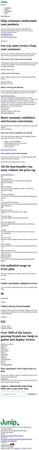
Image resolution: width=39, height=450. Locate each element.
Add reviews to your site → (9, 150)
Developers (14, 439)
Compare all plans (6, 328)
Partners (20, 436)
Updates (23, 439)
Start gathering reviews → (8, 96)
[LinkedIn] (13, 445)
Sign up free (4, 298)
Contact (3, 445)
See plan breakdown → (8, 174)
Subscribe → (33, 394)
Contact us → (5, 378)
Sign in (3, 16)
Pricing (7, 9)
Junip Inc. (17, 448)
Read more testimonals (7, 113)
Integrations (8, 11)
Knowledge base (6, 439)
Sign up (3, 4)
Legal (2, 448)
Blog (6, 13)
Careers (7, 445)
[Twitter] (11, 445)
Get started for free (6, 34)
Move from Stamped (10, 441)
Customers (8, 8)
